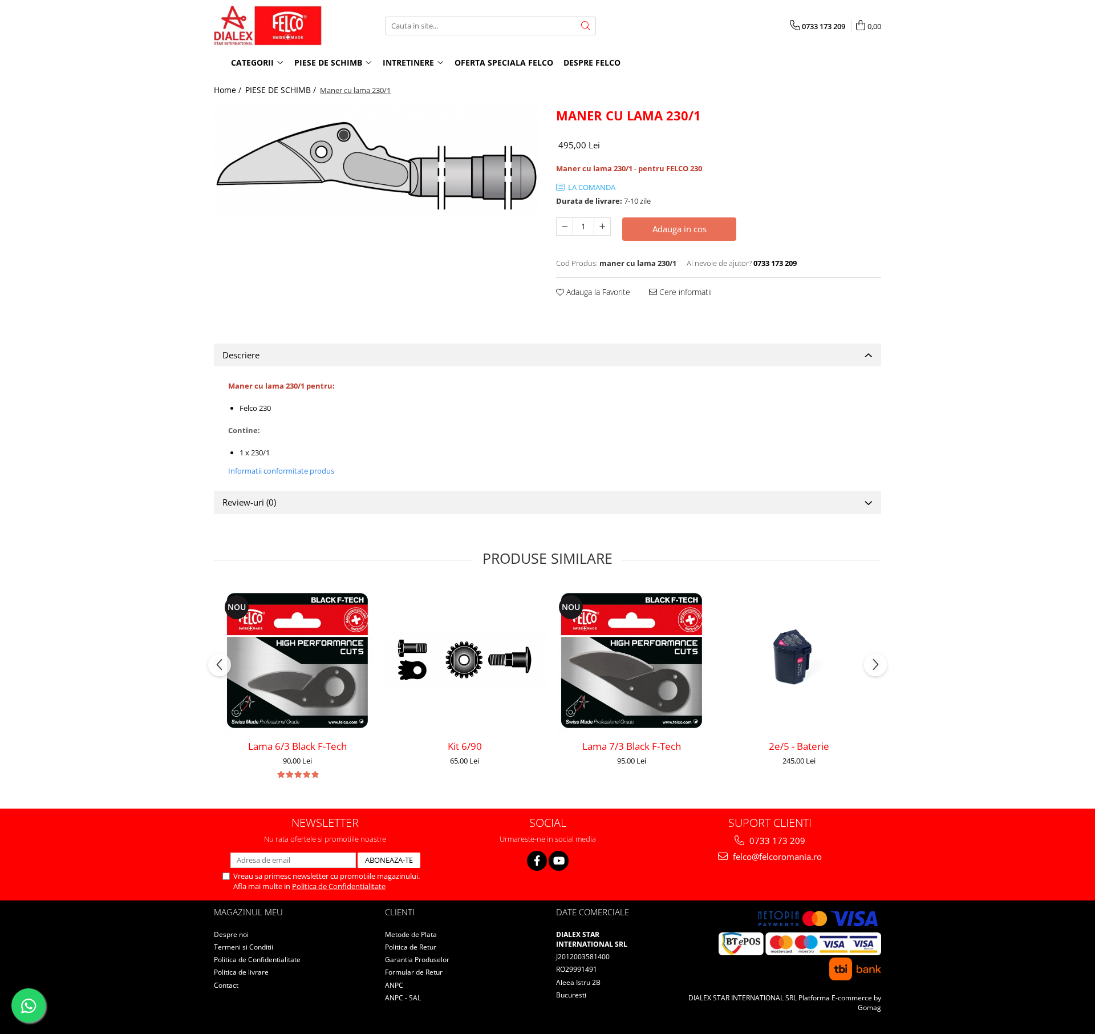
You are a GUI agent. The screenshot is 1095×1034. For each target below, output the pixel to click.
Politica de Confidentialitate (339, 886)
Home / (229, 89)
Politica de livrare (241, 972)
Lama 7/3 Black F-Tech (631, 746)
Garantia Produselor (417, 959)
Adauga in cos (679, 229)
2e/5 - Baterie (799, 746)
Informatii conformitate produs (281, 471)
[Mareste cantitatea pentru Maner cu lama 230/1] (602, 226)
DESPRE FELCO (591, 62)
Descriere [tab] (240, 355)
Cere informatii (684, 291)
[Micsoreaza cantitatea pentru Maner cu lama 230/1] (564, 226)
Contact (226, 985)
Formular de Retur (414, 972)
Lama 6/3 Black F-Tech (297, 746)
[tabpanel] (376, 160)
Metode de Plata (411, 934)
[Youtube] (559, 861)
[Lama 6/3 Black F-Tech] (297, 660)
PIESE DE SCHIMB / (281, 89)
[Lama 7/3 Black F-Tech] (631, 660)
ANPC (394, 985)
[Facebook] (537, 861)
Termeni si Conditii (243, 947)
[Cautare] (585, 26)
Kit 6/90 (465, 746)
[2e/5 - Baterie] (798, 660)
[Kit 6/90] (464, 660)
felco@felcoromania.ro (776, 856)
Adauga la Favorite (597, 291)
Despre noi (231, 934)
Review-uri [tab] (249, 502)
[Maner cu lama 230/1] (376, 160)
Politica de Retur (410, 947)
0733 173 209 (776, 840)
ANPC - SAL (403, 998)
